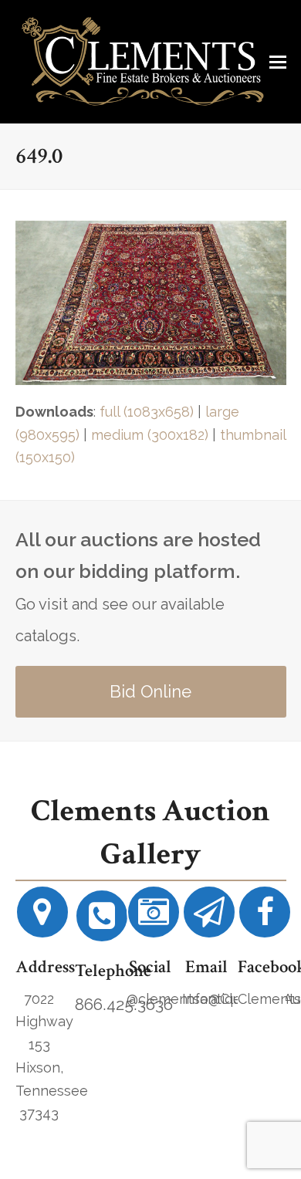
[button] (277, 61)
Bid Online (150, 691)
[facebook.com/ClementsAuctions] (265, 918)
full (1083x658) (147, 412)
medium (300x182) (149, 435)
